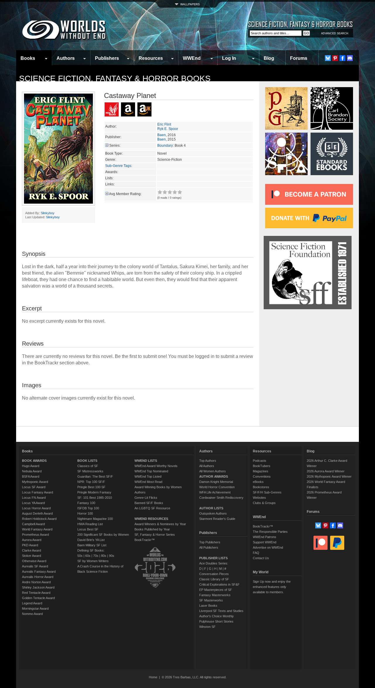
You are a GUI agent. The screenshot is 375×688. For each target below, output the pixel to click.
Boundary (165, 145)
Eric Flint (164, 124)
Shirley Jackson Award (38, 587)
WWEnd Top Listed (147, 476)
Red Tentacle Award (36, 592)
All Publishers (208, 547)
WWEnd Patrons (264, 537)
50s (80, 555)
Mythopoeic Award (35, 482)
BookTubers (261, 466)
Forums (298, 58)
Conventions (262, 476)
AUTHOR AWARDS (213, 476)
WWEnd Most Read (148, 482)
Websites (259, 497)
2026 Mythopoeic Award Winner (329, 476)
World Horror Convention (217, 487)
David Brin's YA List (91, 540)
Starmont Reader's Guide (217, 518)
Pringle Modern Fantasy (94, 492)
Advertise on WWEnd (268, 547)
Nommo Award (32, 614)
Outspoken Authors (213, 513)
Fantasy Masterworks (215, 595)
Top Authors (207, 460)
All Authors (206, 466)
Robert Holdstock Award (39, 518)
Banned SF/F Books (148, 503)
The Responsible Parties (270, 531)
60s (88, 555)
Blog (269, 58)
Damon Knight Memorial (216, 482)
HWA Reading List (90, 524)
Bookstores (261, 487)
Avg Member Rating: (125, 194)
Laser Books (208, 605)
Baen (161, 135)
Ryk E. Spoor (167, 129)
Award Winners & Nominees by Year (160, 524)
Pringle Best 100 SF (91, 487)
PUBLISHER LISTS (213, 558)
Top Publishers (209, 542)
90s (111, 555)
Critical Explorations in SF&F (219, 584)
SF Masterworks (211, 600)
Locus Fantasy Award (37, 492)
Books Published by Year (152, 529)
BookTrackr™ (144, 540)
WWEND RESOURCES (151, 518)
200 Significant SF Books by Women (103, 534)
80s (103, 555)
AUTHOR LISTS (211, 508)
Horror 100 (85, 513)
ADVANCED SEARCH (334, 33)
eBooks (258, 482)
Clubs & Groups (264, 503)
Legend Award (32, 603)
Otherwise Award (34, 561)
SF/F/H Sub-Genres (267, 492)
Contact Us (261, 558)
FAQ (256, 553)
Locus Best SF (87, 529)
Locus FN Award (34, 497)
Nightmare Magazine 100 (95, 518)
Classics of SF (87, 466)
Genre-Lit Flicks (145, 497)
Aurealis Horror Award (37, 577)
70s (95, 555)
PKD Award (30, 545)
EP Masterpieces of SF (215, 589)
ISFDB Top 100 (88, 508)
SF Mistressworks (90, 471)
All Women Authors (212, 471)
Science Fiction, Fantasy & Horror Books (115, 78)
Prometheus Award (35, 534)
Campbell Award (33, 524)
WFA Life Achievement (215, 492)
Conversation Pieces (214, 574)
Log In (229, 58)
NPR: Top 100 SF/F (91, 482)
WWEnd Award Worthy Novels (156, 466)
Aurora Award (31, 540)
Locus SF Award (33, 487)
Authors (66, 58)
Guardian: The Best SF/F (95, 476)
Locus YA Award (33, 503)
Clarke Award (31, 550)
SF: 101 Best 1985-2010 (94, 497)
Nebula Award (32, 471)
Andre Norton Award (36, 582)
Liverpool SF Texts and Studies (221, 611)
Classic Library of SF (214, 579)
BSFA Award (30, 476)
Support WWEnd (264, 542)
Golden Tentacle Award (38, 598)
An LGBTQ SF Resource (152, 508)
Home (153, 677)
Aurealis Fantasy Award (39, 571)
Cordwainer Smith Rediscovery (221, 497)
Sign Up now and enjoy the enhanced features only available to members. (272, 587)
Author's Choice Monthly (216, 616)
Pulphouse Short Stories (216, 621)
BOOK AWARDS (34, 460)
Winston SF (207, 626)
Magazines (260, 471)
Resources (151, 58)
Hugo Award (30, 466)
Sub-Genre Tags (118, 166)
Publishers (107, 58)
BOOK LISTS (87, 460)
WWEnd (192, 58)
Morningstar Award (35, 608)
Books (28, 58)
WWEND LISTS (145, 460)
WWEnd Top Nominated (151, 471)
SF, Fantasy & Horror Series (154, 534)
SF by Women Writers (93, 561)
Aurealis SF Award (35, 566)
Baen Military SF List (91, 545)
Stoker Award (31, 555)
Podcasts (259, 460)
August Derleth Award (37, 513)
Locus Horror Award (36, 508)
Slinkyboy (47, 213)
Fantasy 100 (86, 503)
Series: (114, 145)
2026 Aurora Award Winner (326, 471)
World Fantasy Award (37, 529)
